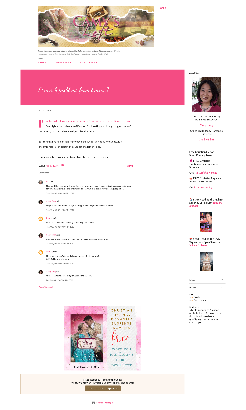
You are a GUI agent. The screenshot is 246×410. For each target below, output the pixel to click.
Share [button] (130, 166)
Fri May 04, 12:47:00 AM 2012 (59, 280)
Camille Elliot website (88, 62)
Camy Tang (51, 201)
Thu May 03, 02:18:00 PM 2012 (60, 227)
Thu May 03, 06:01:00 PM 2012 (60, 263)
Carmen (49, 218)
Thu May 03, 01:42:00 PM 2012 (60, 193)
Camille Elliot (206, 139)
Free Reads (42, 62)
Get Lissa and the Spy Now (103, 388)
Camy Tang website (63, 62)
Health (55, 166)
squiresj (49, 251)
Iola (47, 181)
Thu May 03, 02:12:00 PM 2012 (60, 210)
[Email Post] (62, 166)
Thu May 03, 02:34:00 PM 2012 (60, 243)
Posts (196, 297)
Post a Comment (45, 287)
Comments (199, 300)
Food (48, 166)
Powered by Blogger (104, 403)
